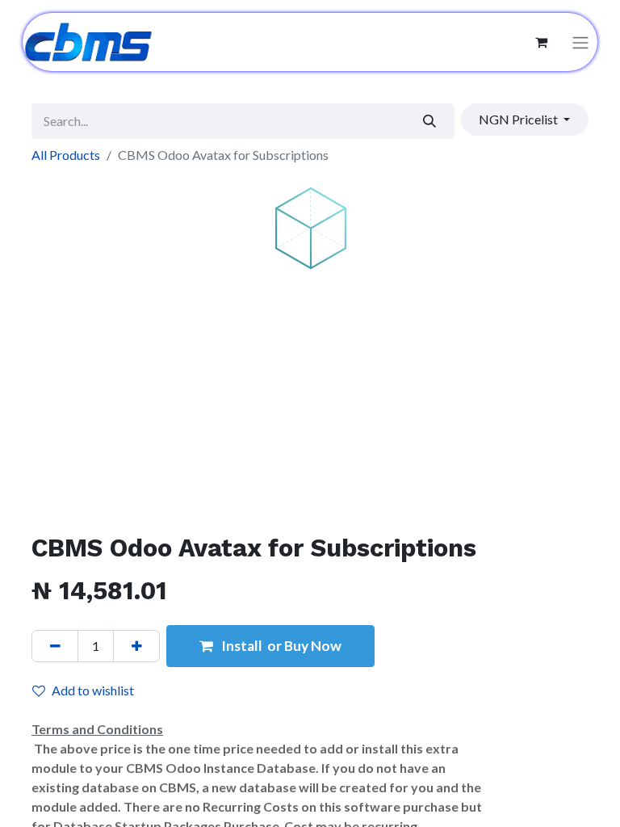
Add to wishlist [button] (93, 690)
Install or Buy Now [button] (280, 645)
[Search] (430, 121)
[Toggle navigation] (580, 42)
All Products (65, 154)
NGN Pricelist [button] (519, 119)
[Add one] (136, 646)
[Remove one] (54, 646)
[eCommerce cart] (541, 42)
